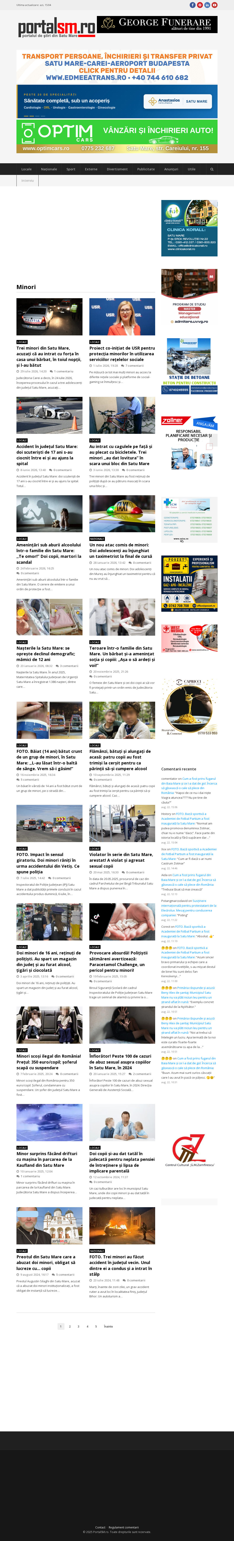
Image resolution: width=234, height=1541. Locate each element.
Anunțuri (171, 169)
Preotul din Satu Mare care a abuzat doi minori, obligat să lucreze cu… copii (45, 1262)
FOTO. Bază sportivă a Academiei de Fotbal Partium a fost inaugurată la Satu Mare (185, 818)
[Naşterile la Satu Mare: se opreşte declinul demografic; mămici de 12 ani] (49, 617)
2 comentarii (142, 1074)
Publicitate (146, 169)
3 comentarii (69, 666)
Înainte (108, 1326)
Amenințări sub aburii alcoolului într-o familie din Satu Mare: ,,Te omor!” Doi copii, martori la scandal (48, 553)
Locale (26, 169)
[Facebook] (193, 5)
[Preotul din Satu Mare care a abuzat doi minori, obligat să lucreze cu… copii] (49, 1225)
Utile (191, 169)
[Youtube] (215, 5)
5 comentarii (30, 779)
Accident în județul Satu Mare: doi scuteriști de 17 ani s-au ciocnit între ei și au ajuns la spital (47, 455)
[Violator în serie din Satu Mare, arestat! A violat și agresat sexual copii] (122, 823)
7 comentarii (134, 366)
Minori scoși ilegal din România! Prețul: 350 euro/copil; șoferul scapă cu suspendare (48, 1061)
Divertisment (117, 169)
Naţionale (49, 169)
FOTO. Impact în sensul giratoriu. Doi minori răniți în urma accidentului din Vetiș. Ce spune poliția (48, 863)
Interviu (27, 180)
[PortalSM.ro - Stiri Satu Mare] (56, 36)
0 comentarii (62, 470)
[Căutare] (212, 169)
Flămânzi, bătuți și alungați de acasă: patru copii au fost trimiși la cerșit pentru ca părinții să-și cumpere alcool (120, 759)
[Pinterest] (200, 5)
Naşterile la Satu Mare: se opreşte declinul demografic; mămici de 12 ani (45, 653)
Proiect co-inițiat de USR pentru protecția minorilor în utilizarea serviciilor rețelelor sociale (122, 353)
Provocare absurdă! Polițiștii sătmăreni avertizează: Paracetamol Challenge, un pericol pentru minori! (118, 961)
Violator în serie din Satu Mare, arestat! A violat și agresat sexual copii (121, 860)
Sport (70, 169)
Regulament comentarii (124, 1527)
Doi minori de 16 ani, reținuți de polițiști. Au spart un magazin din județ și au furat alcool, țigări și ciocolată (48, 961)
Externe (91, 169)
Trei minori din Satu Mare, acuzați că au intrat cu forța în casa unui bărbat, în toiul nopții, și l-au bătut (48, 356)
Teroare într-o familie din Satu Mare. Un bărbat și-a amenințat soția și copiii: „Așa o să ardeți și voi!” (122, 656)
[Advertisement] (85, 234)
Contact (100, 1527)
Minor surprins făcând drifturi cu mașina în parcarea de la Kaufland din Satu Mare (46, 1159)
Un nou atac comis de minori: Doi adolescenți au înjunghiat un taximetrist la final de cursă (120, 550)
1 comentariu (63, 371)
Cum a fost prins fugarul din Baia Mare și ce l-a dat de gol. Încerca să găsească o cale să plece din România (188, 880)
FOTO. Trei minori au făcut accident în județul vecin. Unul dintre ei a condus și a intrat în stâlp (120, 1265)
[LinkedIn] (207, 5)
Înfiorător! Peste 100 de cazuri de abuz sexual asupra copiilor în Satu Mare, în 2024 (120, 1061)
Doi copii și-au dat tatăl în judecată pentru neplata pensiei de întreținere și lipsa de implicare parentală (122, 1162)
